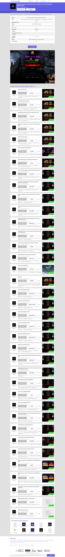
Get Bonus (32, 46)
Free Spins (37, 1)
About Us (11, 545)
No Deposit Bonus (43, 1)
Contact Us (15, 545)
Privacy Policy (43, 555)
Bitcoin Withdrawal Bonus (27, 541)
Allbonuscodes (12, 14)
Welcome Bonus (12, 541)
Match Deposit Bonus (38, 540)
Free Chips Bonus (21, 542)
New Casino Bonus (40, 541)
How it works (25, 545)
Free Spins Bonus (25, 540)
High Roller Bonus (31, 540)
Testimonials (32, 545)
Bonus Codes (30, 1)
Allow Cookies (51, 556)
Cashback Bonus (19, 540)
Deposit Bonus (34, 541)
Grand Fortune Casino (28, 14)
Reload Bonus (51, 540)
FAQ (28, 545)
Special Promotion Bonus (14, 542)
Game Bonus (46, 541)
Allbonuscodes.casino (13, 554)
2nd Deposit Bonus (13, 540)
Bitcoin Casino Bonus (19, 541)
